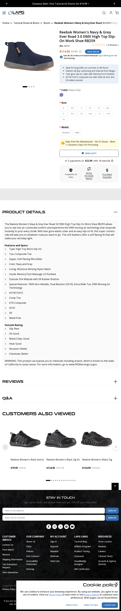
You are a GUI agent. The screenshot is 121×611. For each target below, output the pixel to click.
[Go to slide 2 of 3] (7, 3)
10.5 (90, 113)
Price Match (8, 549)
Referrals (54, 556)
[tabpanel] (28, 56)
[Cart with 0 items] (117, 13)
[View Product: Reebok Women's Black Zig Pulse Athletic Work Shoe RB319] (96, 438)
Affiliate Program (82, 546)
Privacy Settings (91, 595)
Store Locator (105, 541)
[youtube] (72, 526)
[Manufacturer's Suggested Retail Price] (80, 51)
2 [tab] (29, 86)
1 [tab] (25, 86)
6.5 (72, 108)
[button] (89, 160)
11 (99, 113)
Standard (66, 132)
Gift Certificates (82, 569)
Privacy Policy (55, 595)
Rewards (54, 551)
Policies (29, 551)
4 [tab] (33, 86)
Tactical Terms (105, 556)
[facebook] (48, 526)
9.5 (72, 113)
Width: (64, 127)
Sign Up (112, 510)
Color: (70, 90)
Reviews (12, 382)
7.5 (90, 108)
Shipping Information (12, 559)
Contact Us (7, 544)
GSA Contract (32, 556)
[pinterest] (66, 526)
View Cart (55, 561)
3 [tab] (31, 86)
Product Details (23, 212)
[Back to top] (115, 486)
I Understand (110, 605)
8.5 (108, 108)
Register (110, 55)
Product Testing (82, 551)
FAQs (28, 546)
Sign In (101, 55)
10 (81, 113)
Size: (63, 102)
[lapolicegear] (16, 13)
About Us (30, 541)
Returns (6, 554)
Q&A (7, 398)
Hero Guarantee (10, 572)
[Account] (111, 13)
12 (64, 119)
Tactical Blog (80, 541)
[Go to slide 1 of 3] (114, 3)
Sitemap (30, 569)
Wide (77, 132)
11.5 (108, 113)
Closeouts (79, 556)
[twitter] (60, 526)
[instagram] (54, 526)
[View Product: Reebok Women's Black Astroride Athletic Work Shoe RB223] (24, 438)
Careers (102, 551)
